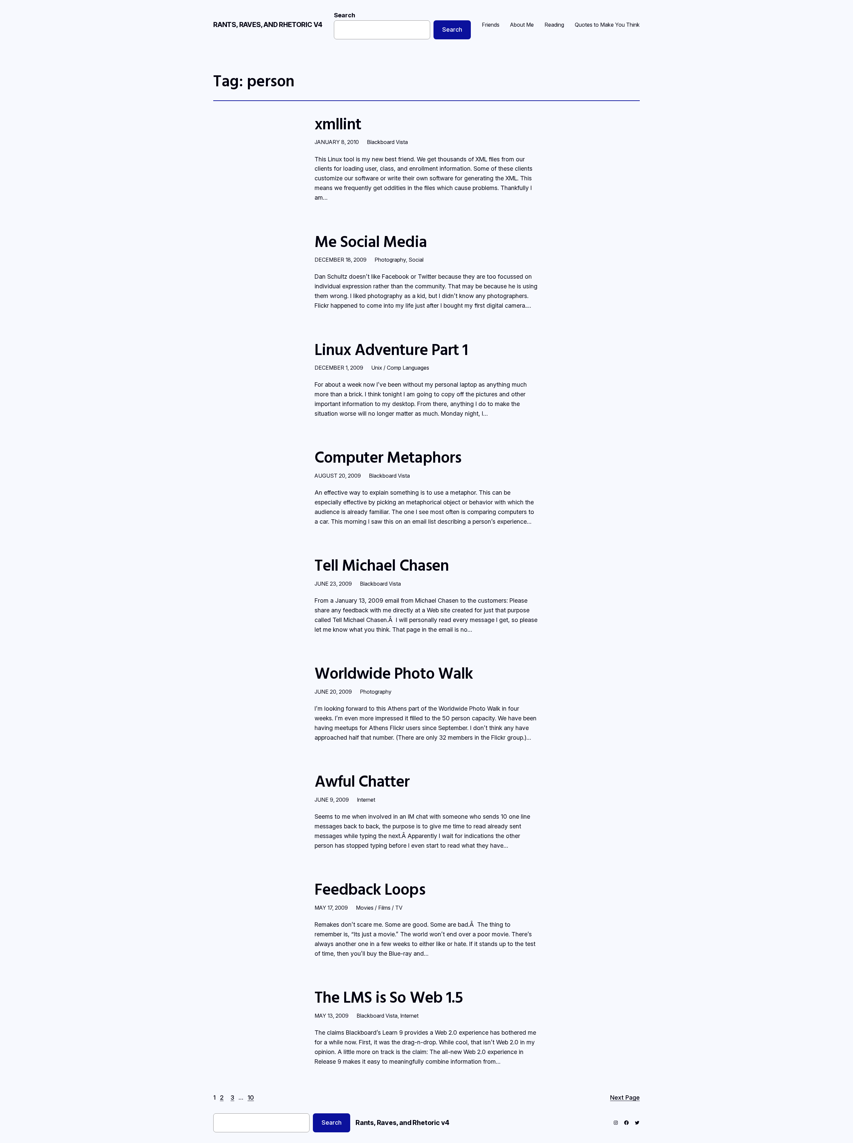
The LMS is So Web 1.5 (389, 997)
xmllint (338, 123)
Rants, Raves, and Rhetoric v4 (268, 25)
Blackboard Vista (387, 142)
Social (416, 259)
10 (251, 1097)
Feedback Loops (370, 889)
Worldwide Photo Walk (394, 673)
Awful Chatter (362, 781)
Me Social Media (371, 241)
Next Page (625, 1097)
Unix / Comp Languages (400, 367)
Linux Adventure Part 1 (391, 349)
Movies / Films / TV (379, 907)
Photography (390, 259)
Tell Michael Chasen (382, 565)
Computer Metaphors (388, 457)
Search (344, 15)
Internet (366, 799)
